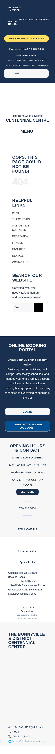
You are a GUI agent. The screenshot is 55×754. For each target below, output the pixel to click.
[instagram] (38, 9)
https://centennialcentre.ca (28, 741)
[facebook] (32, 9)
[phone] (43, 9)
